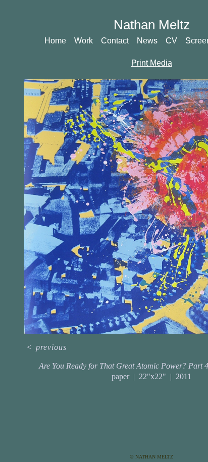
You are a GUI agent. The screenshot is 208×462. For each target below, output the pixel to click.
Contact (115, 40)
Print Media (151, 63)
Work (83, 40)
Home (55, 40)
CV (171, 40)
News (147, 40)
